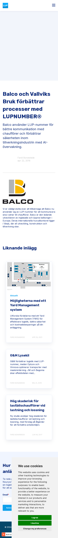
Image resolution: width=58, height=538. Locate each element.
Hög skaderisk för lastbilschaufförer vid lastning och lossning (27, 405)
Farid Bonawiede (26, 157)
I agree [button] (35, 517)
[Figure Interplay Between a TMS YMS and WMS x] (29, 276)
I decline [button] (35, 523)
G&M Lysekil (19, 355)
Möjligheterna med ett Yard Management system (28, 305)
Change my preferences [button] (35, 528)
